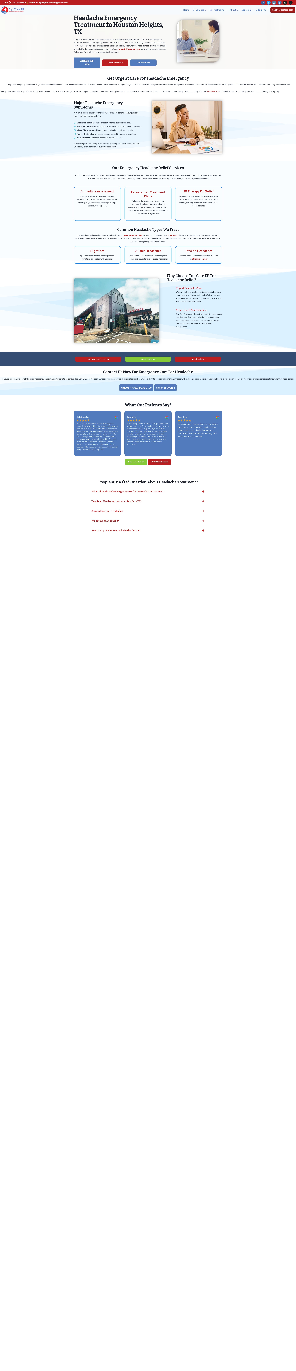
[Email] (285, 3)
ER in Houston (213, 91)
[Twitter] (269, 3)
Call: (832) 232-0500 (14, 2)
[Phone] (291, 3)
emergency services (133, 235)
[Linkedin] (280, 3)
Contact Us (247, 10)
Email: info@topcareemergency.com (48, 2)
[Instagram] (274, 3)
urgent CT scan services (129, 49)
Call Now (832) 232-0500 (282, 10)
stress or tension (200, 259)
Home (186, 10)
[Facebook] (263, 3)
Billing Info (261, 10)
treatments (173, 235)
